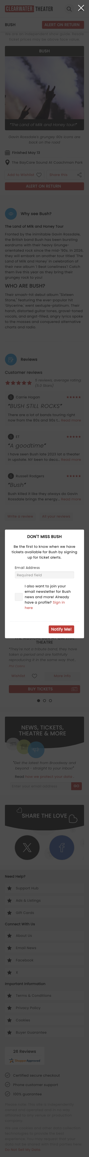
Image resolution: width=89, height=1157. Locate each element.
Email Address (27, 567)
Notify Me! (61, 629)
